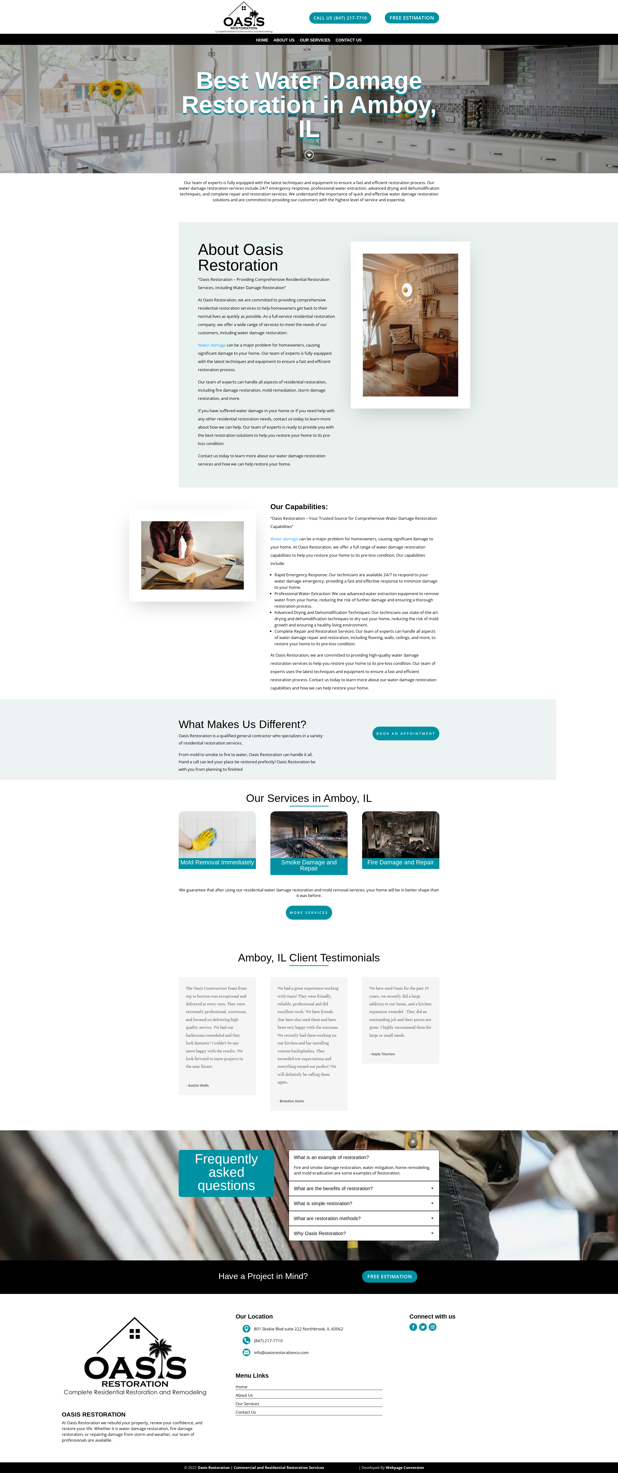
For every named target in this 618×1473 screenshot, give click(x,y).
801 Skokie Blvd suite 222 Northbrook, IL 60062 (298, 1329)
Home (262, 40)
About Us (284, 40)
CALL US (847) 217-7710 (340, 18)
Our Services (315, 40)
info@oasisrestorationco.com (281, 1352)
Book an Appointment (405, 733)
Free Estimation (412, 17)
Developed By (393, 1467)
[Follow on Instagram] (432, 1327)
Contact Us (349, 40)
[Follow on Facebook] (413, 1327)
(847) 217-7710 (268, 1340)
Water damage (212, 345)
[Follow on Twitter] (423, 1327)
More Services (309, 912)
